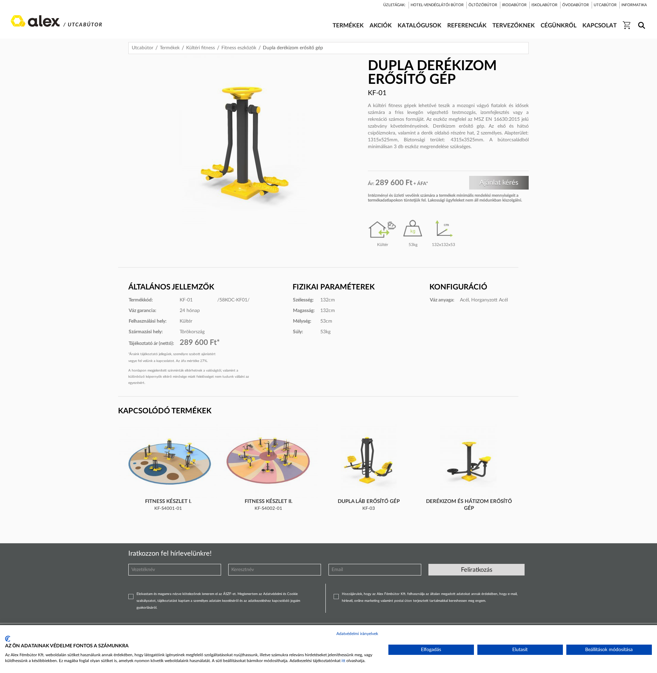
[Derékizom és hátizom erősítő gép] (468, 461)
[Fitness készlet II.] (268, 461)
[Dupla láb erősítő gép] (368, 461)
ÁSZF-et (229, 594)
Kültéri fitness (200, 48)
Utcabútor (142, 48)
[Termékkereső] (640, 20)
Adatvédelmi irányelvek (357, 634)
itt (343, 661)
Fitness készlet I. (168, 501)
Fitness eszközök (238, 48)
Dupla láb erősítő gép (369, 501)
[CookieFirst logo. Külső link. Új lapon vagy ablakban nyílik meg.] (7, 639)
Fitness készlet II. (269, 501)
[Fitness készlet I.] (168, 461)
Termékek (170, 48)
